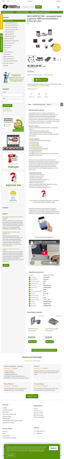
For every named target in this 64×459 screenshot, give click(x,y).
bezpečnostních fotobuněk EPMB (40, 149)
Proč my (36, 409)
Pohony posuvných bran (11, 27)
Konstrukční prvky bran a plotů (11, 41)
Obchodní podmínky (8, 410)
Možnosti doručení (48, 75)
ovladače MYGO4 (35, 145)
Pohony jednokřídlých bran (11, 25)
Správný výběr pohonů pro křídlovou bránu (44, 202)
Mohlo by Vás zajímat (39, 417)
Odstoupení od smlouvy (8, 423)
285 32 (4, 434)
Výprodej (5, 65)
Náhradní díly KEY (9, 34)
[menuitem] (8, 12)
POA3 (48, 140)
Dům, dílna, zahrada (8, 63)
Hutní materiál (6, 54)
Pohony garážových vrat (11, 30)
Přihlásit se (7, 105)
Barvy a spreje (7, 47)
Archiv (6, 265)
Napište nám (6, 412)
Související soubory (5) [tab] (39, 104)
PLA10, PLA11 (32, 136)
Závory (5, 50)
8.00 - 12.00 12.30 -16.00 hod (9, 438)
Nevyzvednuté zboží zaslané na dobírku (12, 420)
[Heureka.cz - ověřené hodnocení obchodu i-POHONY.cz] (13, 197)
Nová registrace (7, 109)
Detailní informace (31, 89)
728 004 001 (39, 433)
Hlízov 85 (5, 431)
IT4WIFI (53, 208)
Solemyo (50, 132)
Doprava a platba (7, 416)
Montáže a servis (38, 411)
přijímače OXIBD (35, 144)
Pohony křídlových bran (11, 23)
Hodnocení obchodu (32, 357)
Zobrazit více (32, 396)
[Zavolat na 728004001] (5, 1)
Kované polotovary (8, 52)
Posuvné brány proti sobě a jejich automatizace (11, 232)
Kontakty (30, 1)
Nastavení (11, 455)
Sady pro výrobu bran (8, 43)
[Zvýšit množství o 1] (33, 79)
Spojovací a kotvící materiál (10, 61)
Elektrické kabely (7, 45)
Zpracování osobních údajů (36, 451)
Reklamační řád (6, 418)
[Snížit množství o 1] (33, 81)
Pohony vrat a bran (8, 21)
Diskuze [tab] (49, 104)
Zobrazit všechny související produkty (44, 350)
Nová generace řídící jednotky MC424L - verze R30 (13, 217)
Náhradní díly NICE (9, 32)
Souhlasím (53, 448)
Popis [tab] (29, 104)
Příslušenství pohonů (8, 38)
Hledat (38, 7)
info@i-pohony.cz (40, 431)
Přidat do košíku (42, 79)
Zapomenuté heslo (7, 111)
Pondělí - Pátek (6, 436)
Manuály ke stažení (38, 413)
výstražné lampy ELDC (36, 147)
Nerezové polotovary (8, 59)
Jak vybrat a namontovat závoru (11, 249)
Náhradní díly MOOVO (10, 36)
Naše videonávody (38, 415)
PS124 (47, 131)
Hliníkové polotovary (8, 56)
